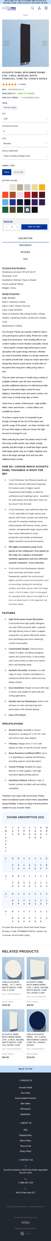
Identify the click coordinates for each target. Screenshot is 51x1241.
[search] (32, 8)
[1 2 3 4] (25, 131)
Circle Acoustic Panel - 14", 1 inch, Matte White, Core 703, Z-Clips (12, 986)
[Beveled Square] (25, 143)
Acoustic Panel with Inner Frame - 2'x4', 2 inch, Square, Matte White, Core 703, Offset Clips (13, 1040)
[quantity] (6, 226)
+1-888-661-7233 (25, 1183)
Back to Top (26, 1069)
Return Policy (25, 1141)
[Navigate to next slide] (44, 43)
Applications (25, 1114)
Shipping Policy (25, 1135)
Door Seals (25, 1093)
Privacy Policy (25, 1151)
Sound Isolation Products (25, 1098)
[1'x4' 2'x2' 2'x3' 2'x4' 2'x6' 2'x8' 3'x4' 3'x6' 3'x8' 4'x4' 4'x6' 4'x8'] (25, 119)
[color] (5, 187)
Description (25, 238)
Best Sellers (25, 1104)
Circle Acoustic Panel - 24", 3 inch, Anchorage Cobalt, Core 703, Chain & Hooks (37, 1040)
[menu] (46, 8)
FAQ (25, 259)
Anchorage (18, 172)
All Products (26, 1109)
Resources (25, 245)
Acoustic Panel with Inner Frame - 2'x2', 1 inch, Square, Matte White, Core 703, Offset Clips (38, 987)
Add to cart (34, 227)
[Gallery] (25, 43)
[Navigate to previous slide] (6, 43)
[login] (39, 8)
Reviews (25, 252)
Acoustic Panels (25, 1088)
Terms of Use (25, 1146)
